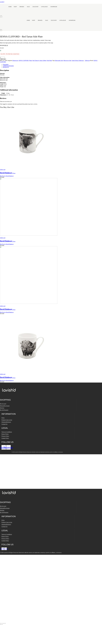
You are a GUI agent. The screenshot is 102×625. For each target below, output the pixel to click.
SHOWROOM (53, 6)
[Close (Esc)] (5, 623)
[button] (16, 6)
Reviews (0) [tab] (6, 67)
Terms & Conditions (6, 432)
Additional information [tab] (8, 65)
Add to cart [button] (2, 169)
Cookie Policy (5, 438)
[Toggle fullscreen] (2, 623)
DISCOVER (35, 6)
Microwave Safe (67, 60)
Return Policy (5, 434)
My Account (3, 403)
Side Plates (49, 60)
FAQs (2, 417)
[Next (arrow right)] (2, 624)
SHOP (15, 6)
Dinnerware (15, 60)
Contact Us (4, 424)
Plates (30, 60)
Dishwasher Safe (59, 60)
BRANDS (22, 6)
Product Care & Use (6, 420)
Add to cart (3, 59)
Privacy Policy (5, 436)
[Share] (3, 623)
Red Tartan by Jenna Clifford (39, 60)
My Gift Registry (4, 410)
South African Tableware (78, 60)
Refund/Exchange (5, 405)
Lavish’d (2, 1)
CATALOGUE (44, 6)
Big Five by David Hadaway (7, 176)
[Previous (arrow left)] (0, 624)
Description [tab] (5, 64)
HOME (10, 6)
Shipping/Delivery (6, 422)
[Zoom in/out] (0, 623)
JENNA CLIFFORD (24, 60)
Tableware (87, 60)
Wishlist (2, 408)
